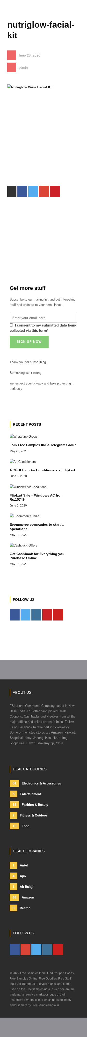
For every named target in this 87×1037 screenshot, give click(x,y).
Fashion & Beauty (30, 805)
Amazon (23, 897)
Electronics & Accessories (37, 783)
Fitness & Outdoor (30, 815)
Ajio (19, 876)
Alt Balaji (23, 887)
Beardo (21, 908)
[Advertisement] (43, 142)
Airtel (20, 865)
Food (21, 826)
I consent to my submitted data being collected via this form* (43, 328)
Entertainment (27, 794)
